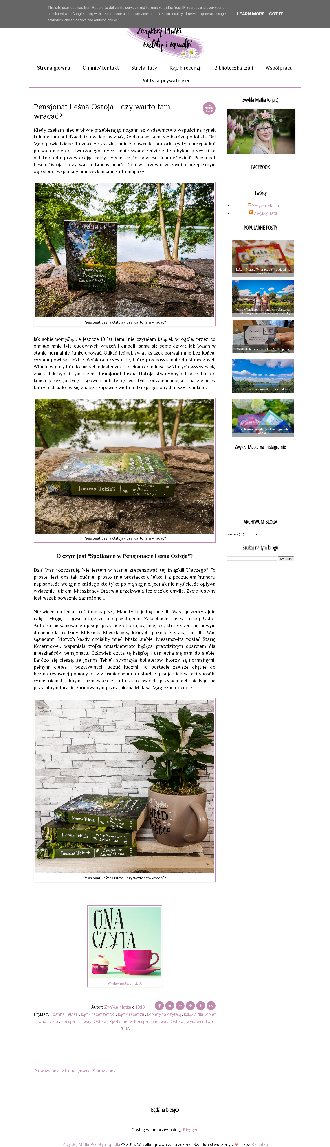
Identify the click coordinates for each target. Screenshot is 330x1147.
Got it (276, 14)
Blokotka (259, 1144)
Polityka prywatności (165, 80)
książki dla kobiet (200, 1014)
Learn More (250, 14)
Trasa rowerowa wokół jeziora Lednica (263, 389)
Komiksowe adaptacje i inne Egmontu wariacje (263, 431)
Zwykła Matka (265, 205)
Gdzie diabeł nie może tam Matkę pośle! (263, 349)
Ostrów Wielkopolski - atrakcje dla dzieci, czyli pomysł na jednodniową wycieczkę (263, 311)
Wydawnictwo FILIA (125, 983)
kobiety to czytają (164, 1014)
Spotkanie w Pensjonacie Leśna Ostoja (146, 1021)
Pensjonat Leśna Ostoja (84, 1021)
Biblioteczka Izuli (233, 68)
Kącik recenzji (185, 68)
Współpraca (279, 68)
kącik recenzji (131, 1014)
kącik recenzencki (98, 1014)
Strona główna (53, 68)
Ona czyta (48, 1021)
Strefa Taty (144, 68)
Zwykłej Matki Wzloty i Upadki (91, 1144)
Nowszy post (47, 1070)
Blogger (190, 1129)
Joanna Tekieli (65, 1014)
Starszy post (105, 1070)
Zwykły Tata (265, 213)
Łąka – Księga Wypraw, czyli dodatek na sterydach (263, 271)
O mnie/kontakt (101, 68)
